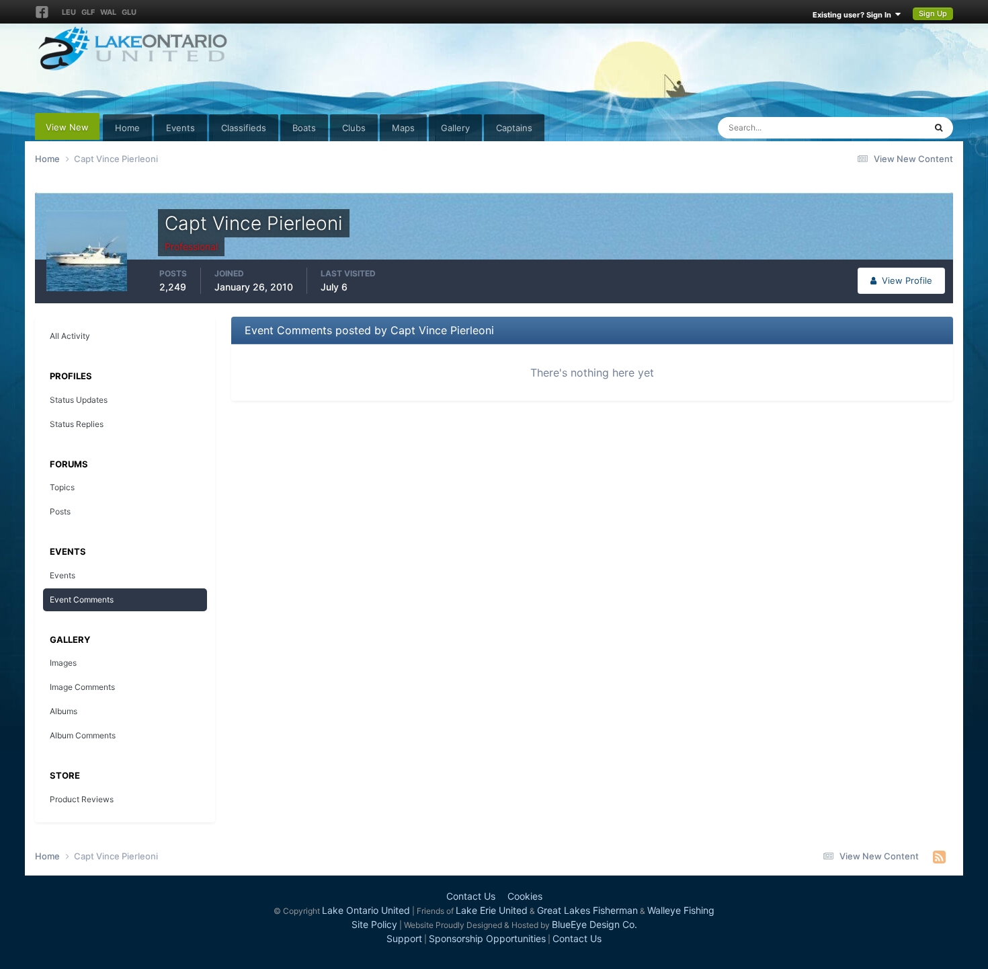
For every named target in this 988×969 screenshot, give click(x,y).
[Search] (938, 128)
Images (63, 663)
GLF (88, 12)
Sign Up (933, 13)
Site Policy (374, 924)
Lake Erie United (492, 910)
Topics (62, 487)
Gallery (455, 127)
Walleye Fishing (680, 910)
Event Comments (82, 599)
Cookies (524, 896)
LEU (69, 12)
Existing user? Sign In (854, 15)
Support (404, 938)
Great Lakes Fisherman (587, 910)
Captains (514, 127)
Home (127, 127)
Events (180, 127)
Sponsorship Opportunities (487, 938)
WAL (108, 12)
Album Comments (83, 735)
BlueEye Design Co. (594, 924)
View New (67, 127)
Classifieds (243, 127)
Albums (63, 711)
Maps (403, 127)
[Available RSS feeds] (939, 856)
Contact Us (470, 896)
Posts (60, 511)
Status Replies (77, 424)
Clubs (354, 127)
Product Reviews (82, 799)
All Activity (70, 336)
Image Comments (82, 687)
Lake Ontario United (366, 910)
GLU (129, 12)
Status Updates (877, 127)
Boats (304, 127)
